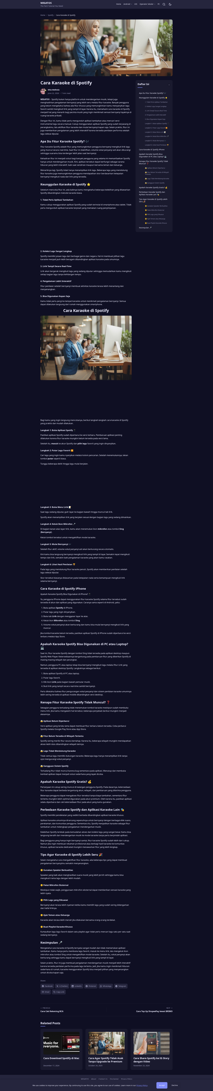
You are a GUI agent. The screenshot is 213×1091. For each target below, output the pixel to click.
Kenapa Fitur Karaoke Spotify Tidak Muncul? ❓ (153, 162)
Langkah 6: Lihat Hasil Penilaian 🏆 (157, 145)
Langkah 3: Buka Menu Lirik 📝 (155, 132)
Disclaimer (114, 1079)
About (93, 1079)
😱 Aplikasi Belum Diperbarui (155, 168)
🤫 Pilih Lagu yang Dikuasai (154, 214)
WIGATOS (46, 3)
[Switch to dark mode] (170, 4)
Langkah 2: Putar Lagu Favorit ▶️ (156, 128)
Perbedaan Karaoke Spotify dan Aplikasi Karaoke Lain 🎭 (152, 193)
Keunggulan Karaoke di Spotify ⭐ (153, 97)
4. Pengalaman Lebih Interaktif (155, 115)
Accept (162, 1085)
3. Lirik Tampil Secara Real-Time (156, 111)
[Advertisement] (86, 229)
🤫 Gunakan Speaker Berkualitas (156, 206)
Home (118, 4)
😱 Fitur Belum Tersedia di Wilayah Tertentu (157, 173)
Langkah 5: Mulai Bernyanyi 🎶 (155, 141)
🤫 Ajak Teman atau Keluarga (155, 219)
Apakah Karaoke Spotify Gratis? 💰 (153, 187)
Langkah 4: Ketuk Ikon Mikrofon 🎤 (157, 136)
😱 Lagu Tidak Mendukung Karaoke (157, 179)
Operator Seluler (146, 4)
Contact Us (103, 1079)
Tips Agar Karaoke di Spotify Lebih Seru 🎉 (153, 200)
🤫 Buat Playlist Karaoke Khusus (156, 223)
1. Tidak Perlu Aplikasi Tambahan (156, 102)
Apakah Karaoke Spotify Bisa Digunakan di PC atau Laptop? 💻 (152, 155)
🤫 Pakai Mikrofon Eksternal (154, 210)
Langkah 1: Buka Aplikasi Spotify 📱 (157, 123)
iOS (135, 4)
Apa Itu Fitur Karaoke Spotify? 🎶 (152, 93)
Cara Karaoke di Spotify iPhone (151, 149)
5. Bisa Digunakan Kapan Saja (155, 119)
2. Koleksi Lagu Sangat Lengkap (155, 106)
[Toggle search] (164, 4)
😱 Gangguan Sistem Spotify (154, 183)
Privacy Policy (126, 1079)
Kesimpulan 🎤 (145, 227)
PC (159, 4)
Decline (175, 1085)
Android (127, 4)
